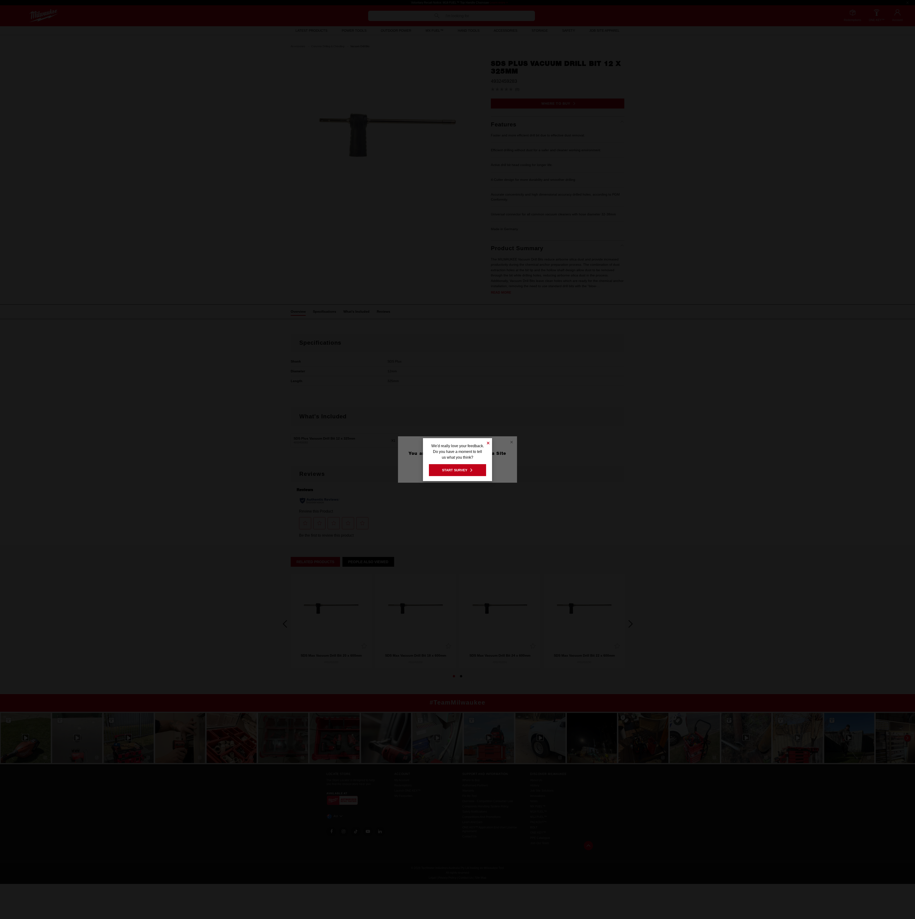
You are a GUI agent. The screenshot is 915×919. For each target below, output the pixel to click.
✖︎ (488, 442)
